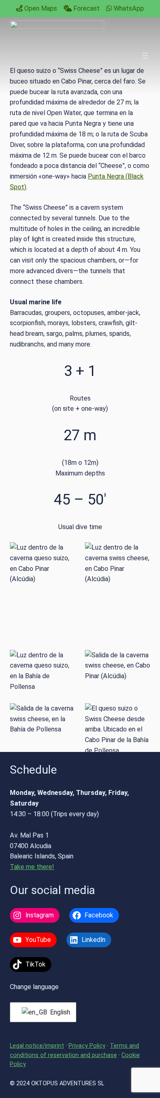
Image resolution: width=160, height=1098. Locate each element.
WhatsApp (128, 8)
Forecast (86, 8)
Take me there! (32, 867)
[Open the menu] (145, 56)
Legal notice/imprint (37, 1045)
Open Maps (40, 8)
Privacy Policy (87, 1045)
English (58, 1012)
